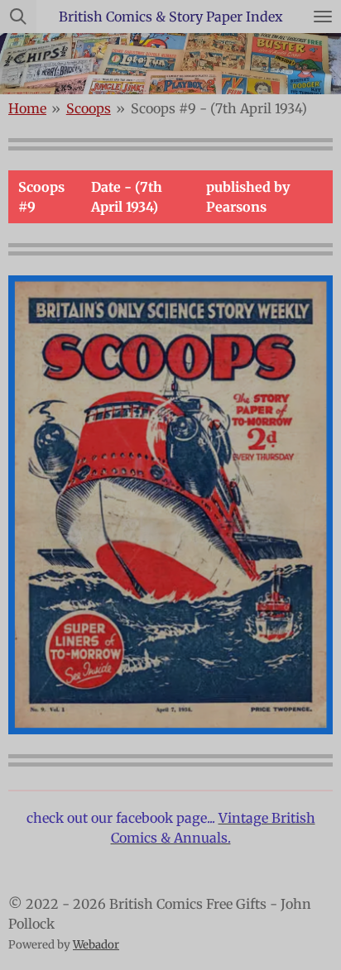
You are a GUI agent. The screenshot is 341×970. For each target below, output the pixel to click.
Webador (96, 945)
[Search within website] (18, 16)
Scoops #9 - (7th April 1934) (219, 108)
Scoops (88, 108)
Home (27, 108)
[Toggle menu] (323, 16)
